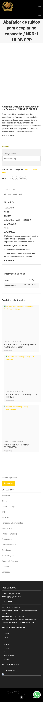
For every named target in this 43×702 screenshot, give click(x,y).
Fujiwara (7, 641)
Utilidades (6, 572)
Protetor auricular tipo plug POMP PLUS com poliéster (20, 345)
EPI (3, 512)
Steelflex (7, 659)
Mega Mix (32, 694)
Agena (4, 172)
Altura (4, 501)
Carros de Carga (8, 506)
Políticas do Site (9, 670)
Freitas (20, 441)
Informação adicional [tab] (13, 194)
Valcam (6, 652)
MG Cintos (7, 648)
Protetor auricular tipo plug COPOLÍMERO (17, 445)
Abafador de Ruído (30, 169)
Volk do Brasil (9, 655)
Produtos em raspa (10, 534)
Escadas (5, 517)
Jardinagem (7, 528)
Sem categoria (8, 555)
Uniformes (6, 566)
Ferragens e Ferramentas (12, 523)
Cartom (6, 633)
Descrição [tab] (10, 189)
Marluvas (7, 644)
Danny (6, 637)
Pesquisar (8, 483)
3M (6, 341)
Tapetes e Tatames (10, 561)
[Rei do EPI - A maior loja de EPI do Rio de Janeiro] (7, 6)
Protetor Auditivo (9, 545)
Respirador (6, 550)
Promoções (7, 539)
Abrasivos (6, 496)
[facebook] (12, 178)
